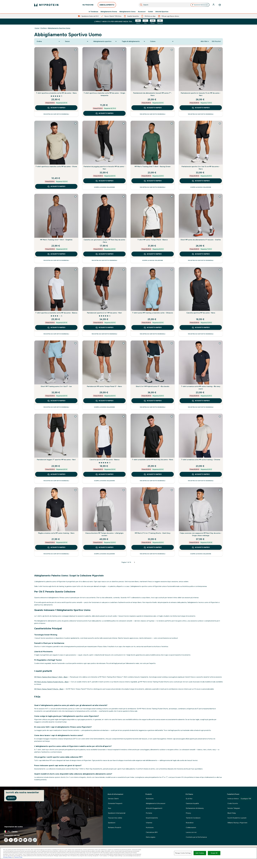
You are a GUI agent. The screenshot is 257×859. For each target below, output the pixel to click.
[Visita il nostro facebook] (11, 840)
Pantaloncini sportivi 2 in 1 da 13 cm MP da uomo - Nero (201, 168)
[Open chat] (35, 840)
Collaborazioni (191, 827)
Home (37, 28)
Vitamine (149, 823)
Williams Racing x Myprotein (237, 823)
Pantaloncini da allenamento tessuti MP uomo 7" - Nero (152, 94)
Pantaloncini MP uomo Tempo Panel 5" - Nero (104, 386)
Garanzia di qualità (192, 803)
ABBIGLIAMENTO (106, 5)
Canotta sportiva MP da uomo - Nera (200, 313)
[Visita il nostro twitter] (25, 840)
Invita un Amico (239, 798)
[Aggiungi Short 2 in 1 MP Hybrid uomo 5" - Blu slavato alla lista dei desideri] (172, 343)
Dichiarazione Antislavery (195, 808)
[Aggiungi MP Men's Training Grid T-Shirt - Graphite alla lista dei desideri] (75, 197)
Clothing (43, 28)
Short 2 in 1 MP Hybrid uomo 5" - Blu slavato (152, 386)
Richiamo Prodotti (114, 827)
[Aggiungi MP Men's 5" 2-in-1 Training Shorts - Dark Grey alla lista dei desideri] (172, 490)
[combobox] (174, 4)
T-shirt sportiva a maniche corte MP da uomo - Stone (56, 166)
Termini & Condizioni (193, 818)
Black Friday (231, 813)
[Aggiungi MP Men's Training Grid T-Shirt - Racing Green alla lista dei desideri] (172, 124)
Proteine (149, 813)
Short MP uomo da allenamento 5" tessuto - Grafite (201, 240)
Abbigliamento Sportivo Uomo (59, 28)
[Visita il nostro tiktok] (16, 840)
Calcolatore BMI (152, 832)
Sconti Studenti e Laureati (236, 818)
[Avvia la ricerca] (141, 4)
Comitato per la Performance (196, 837)
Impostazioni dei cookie (13, 827)
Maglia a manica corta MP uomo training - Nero (56, 533)
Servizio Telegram (233, 808)
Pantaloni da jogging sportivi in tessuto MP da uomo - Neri (104, 168)
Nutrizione (149, 798)
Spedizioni (111, 823)
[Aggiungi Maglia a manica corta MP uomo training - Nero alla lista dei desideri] (75, 490)
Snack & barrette (152, 818)
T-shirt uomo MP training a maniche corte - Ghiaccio (152, 313)
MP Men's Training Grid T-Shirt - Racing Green (152, 166)
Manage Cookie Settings (183, 853)
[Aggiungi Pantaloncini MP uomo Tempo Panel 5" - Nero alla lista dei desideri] (124, 343)
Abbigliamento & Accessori (155, 803)
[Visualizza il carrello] (220, 5)
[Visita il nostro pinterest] (30, 840)
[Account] (214, 4)
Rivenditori (189, 823)
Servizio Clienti (113, 798)
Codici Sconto (232, 803)
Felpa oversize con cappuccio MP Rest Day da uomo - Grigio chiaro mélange (201, 534)
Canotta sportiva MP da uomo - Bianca (104, 459)
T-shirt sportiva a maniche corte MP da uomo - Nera (56, 93)
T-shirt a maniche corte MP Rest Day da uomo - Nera (152, 459)
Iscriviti (11, 798)
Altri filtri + (205, 41)
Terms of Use (18, 857)
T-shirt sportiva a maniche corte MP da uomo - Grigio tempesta (104, 94)
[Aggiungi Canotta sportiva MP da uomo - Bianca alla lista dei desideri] (124, 417)
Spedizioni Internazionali (116, 813)
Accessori (142, 11)
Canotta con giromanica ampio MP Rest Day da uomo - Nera (104, 241)
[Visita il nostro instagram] (6, 840)
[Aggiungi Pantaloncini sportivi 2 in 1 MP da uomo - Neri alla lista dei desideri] (124, 270)
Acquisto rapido (57, 107)
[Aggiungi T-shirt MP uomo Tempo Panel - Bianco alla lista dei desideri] (172, 197)
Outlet (150, 11)
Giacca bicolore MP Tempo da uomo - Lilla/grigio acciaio (104, 534)
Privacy (188, 813)
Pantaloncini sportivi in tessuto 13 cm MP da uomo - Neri (201, 94)
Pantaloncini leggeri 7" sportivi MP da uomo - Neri (56, 459)
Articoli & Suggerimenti (154, 808)
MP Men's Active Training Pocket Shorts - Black (51, 682)
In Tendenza (93, 11)
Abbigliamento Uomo (127, 11)
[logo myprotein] (46, 5)
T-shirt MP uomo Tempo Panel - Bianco (153, 240)
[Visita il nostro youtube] (20, 840)
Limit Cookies (200, 853)
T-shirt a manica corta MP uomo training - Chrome (200, 459)
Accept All (214, 853)
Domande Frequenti (115, 803)
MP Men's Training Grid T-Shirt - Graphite (56, 240)
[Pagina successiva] (135, 562)
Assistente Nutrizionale (201, 5)
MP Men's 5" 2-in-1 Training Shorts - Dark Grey (152, 533)
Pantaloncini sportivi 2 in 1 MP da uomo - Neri (104, 313)
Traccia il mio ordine (115, 818)
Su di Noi (189, 798)
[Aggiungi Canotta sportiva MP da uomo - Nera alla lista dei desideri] (220, 270)
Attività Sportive (161, 11)
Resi (109, 808)
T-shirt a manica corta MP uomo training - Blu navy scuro (200, 388)
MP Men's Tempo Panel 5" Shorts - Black (48, 689)
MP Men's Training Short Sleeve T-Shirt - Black (50, 677)
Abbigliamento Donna (108, 11)
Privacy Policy (7, 857)
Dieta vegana (150, 837)
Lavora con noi (191, 832)
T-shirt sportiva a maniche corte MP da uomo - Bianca (56, 313)
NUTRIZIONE (88, 5)
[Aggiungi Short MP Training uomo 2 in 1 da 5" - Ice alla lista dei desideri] (75, 343)
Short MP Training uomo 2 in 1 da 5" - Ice (56, 386)
